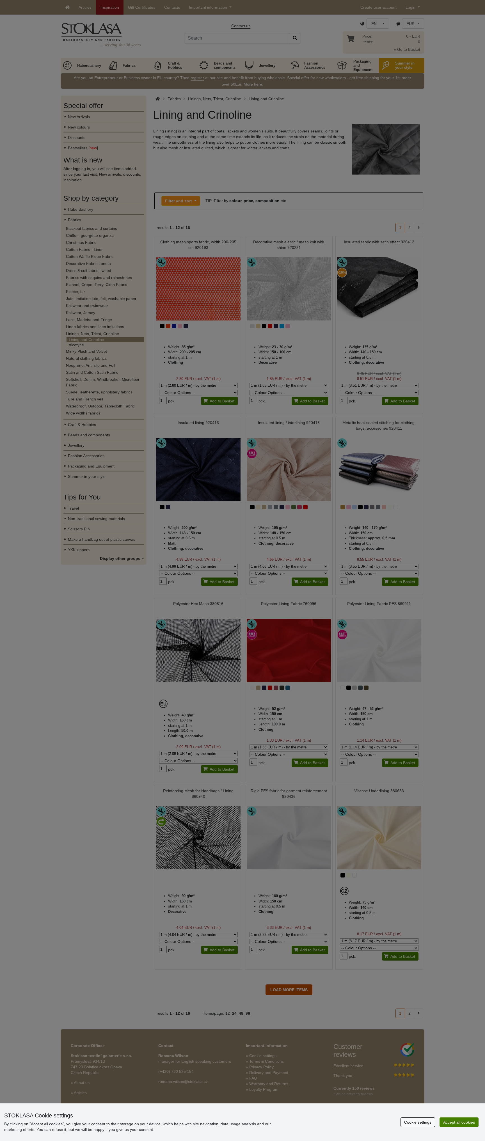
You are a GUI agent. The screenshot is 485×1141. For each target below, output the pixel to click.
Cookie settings (417, 1122)
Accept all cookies (459, 1122)
